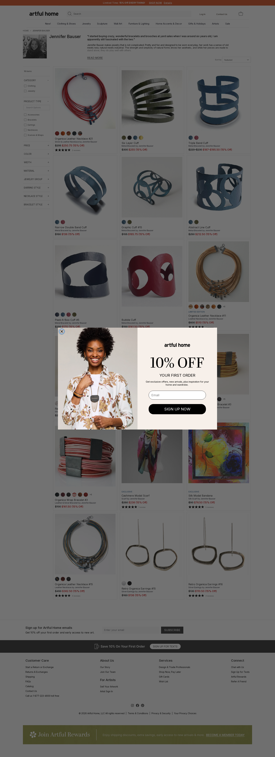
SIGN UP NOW (177, 409)
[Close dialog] (61, 331)
